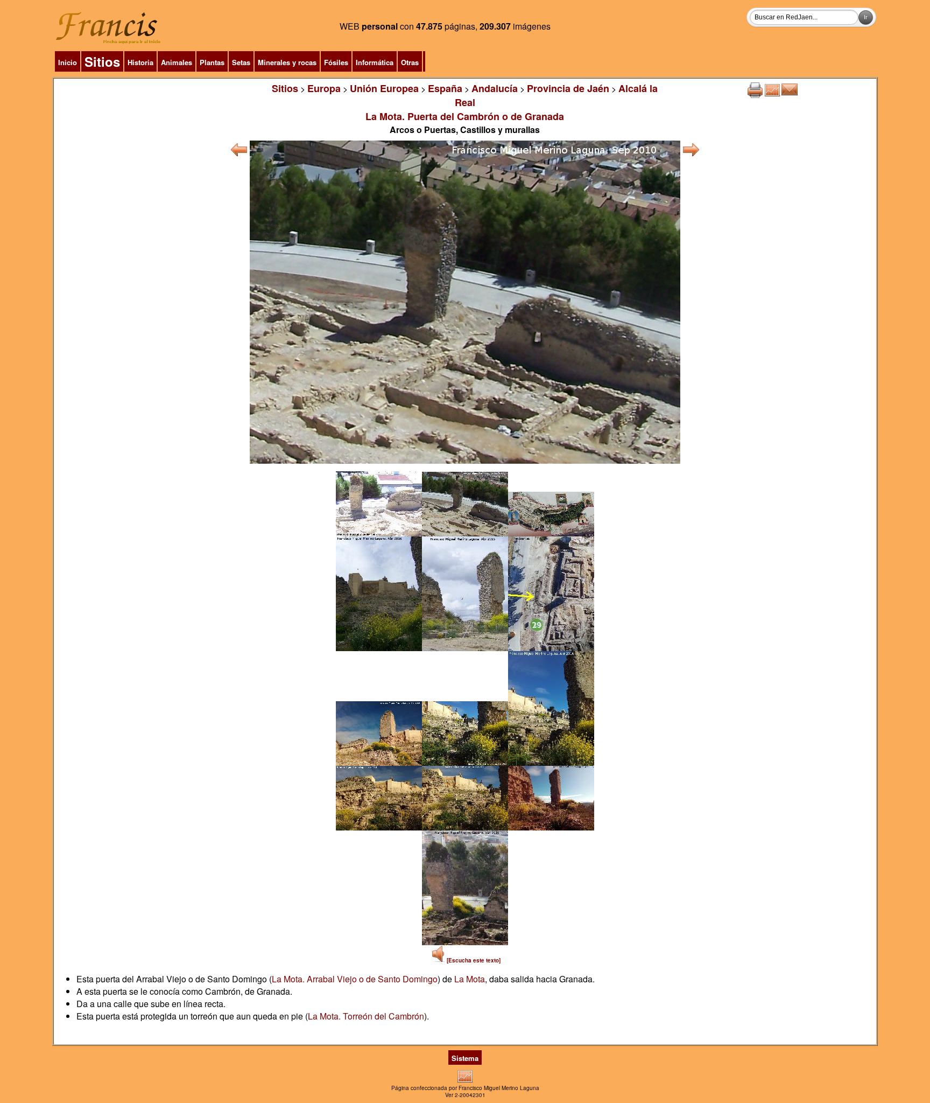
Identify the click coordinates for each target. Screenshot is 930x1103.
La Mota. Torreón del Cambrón (366, 1016)
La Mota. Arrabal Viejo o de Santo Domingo (355, 979)
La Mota (469, 979)
